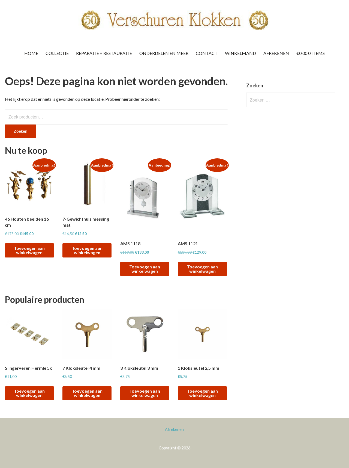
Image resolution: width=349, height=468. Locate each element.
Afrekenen (276, 53)
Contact (207, 53)
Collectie (57, 53)
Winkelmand (240, 53)
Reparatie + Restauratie (104, 53)
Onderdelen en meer (163, 53)
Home (31, 53)
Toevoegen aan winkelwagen (29, 250)
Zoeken (20, 131)
